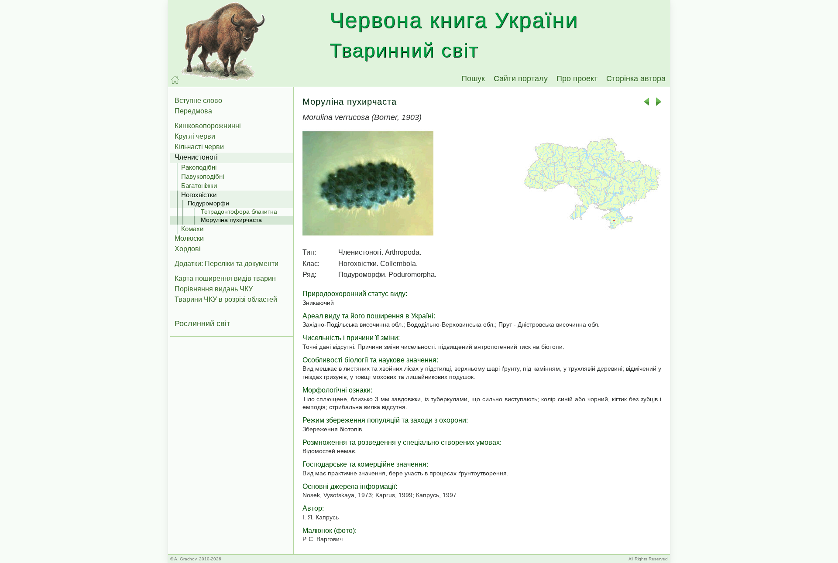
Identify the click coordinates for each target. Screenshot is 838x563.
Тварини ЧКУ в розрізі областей (226, 299)
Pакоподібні (198, 167)
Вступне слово (198, 100)
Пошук (473, 78)
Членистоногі (196, 157)
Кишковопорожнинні (208, 126)
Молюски (189, 238)
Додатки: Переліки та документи (226, 263)
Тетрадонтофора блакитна (239, 211)
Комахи (192, 228)
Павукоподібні (202, 176)
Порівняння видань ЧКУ (214, 289)
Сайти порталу (521, 78)
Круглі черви (195, 136)
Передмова (193, 111)
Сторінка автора (636, 78)
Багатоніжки (199, 185)
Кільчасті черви (199, 146)
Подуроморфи (208, 203)
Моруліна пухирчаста (231, 219)
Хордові (188, 248)
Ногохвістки (198, 194)
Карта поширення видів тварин (225, 278)
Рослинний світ (202, 323)
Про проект (577, 78)
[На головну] (175, 80)
